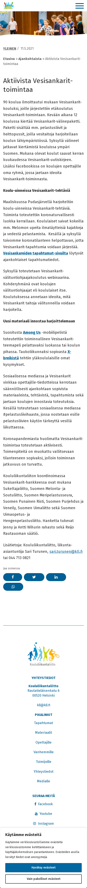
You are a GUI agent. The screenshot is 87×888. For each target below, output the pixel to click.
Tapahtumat (43, 723)
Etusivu (9, 59)
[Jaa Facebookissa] (12, 577)
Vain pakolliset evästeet (43, 879)
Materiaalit (43, 733)
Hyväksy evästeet (43, 867)
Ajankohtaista (30, 59)
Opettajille (43, 742)
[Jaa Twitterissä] (34, 577)
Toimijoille (43, 762)
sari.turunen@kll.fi (66, 551)
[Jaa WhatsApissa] (13, 587)
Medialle (43, 781)
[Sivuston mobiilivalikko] (79, 6)
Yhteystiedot (43, 772)
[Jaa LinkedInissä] (56, 577)
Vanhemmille (44, 752)
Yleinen (9, 49)
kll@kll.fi (43, 705)
